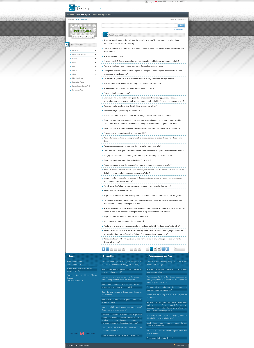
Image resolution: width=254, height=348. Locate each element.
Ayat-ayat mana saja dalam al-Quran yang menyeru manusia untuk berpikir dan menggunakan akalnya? (122, 263)
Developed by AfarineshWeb (82, 334)
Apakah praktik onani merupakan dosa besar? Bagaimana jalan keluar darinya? (122, 308)
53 (147, 249)
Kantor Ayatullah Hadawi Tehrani (79, 269)
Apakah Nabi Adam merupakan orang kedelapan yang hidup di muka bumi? (122, 270)
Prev (107, 249)
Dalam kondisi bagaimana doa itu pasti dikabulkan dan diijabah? (122, 293)
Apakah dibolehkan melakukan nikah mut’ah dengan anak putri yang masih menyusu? (167, 288)
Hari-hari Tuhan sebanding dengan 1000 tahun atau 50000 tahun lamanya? (167, 263)
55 (155, 249)
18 (131, 249)
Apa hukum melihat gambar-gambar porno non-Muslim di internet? (122, 301)
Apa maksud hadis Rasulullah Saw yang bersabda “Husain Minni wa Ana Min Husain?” (167, 316)
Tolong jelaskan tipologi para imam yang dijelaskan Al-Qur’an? (167, 296)
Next (163, 249)
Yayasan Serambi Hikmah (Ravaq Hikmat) (82, 278)
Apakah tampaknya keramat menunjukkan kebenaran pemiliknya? (167, 270)
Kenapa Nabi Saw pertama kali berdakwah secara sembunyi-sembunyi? (122, 329)
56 (159, 249)
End (167, 249)
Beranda (71, 20)
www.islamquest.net (96, 9)
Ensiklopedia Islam (74, 263)
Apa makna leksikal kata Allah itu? (160, 338)
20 (139, 249)
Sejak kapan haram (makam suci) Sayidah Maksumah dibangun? (167, 324)
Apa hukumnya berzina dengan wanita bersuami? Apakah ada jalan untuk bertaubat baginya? (122, 278)
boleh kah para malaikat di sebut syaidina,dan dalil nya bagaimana (167, 332)
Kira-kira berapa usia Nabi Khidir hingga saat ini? (120, 335)
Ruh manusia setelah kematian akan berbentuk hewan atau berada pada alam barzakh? (122, 285)
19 (135, 249)
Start (103, 249)
